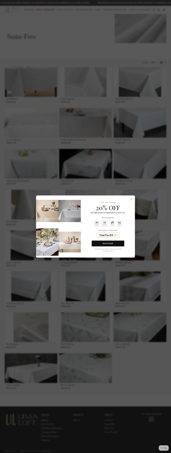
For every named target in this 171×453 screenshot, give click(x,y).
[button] (107, 235)
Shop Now (108, 243)
